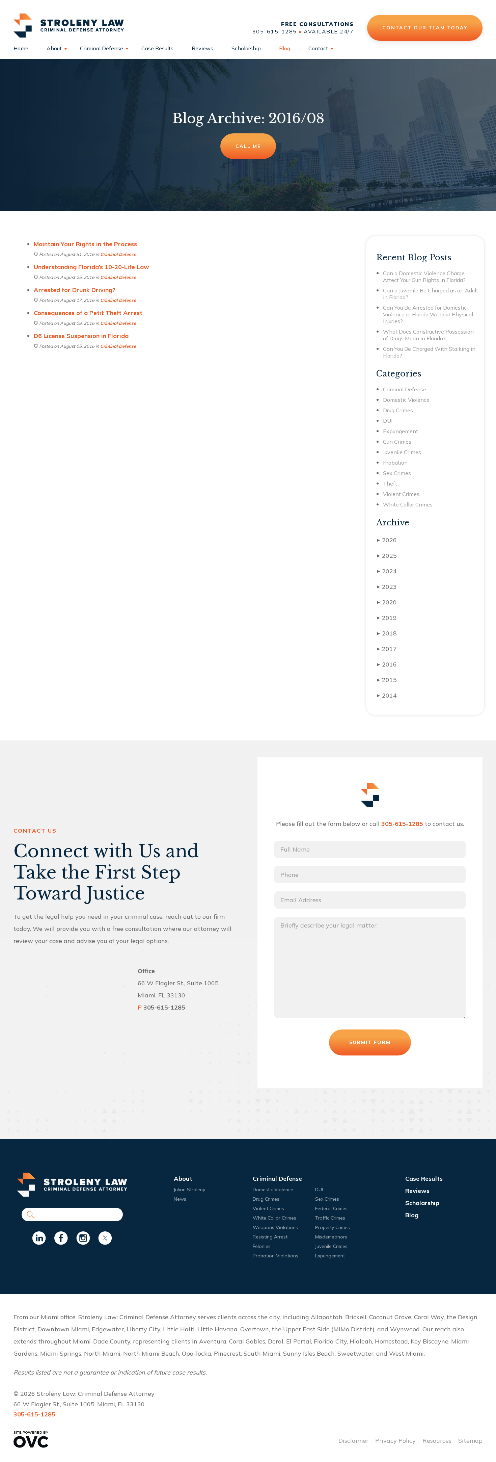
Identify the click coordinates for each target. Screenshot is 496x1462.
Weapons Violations (275, 1227)
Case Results (157, 48)
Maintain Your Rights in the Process (85, 244)
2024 (387, 571)
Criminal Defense (101, 48)
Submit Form (370, 1042)
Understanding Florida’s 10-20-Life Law (91, 267)
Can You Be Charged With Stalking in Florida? (429, 352)
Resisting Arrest (270, 1237)
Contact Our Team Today (424, 27)
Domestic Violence (406, 399)
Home (20, 48)
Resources (436, 1440)
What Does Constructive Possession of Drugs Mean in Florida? (428, 335)
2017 (387, 649)
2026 (387, 540)
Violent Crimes (401, 494)
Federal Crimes (331, 1208)
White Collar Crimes (408, 504)
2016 (387, 664)
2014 (387, 695)
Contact (318, 48)
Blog (284, 48)
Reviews (202, 48)
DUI (387, 420)
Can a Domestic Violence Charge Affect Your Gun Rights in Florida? (424, 276)
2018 (387, 633)
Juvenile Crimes (402, 452)
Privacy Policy (395, 1440)
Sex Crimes (397, 473)
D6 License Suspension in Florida (81, 336)
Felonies (262, 1246)
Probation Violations (275, 1256)
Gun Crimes (397, 441)
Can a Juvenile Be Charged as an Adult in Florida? (430, 294)
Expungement (400, 431)
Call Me (248, 146)
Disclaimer (353, 1440)
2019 (387, 618)
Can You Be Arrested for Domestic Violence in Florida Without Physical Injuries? (428, 314)
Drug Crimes (398, 410)
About (54, 48)
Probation (395, 462)
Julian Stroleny (189, 1189)
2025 (387, 555)
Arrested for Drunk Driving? (74, 290)
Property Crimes (332, 1227)
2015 (387, 680)
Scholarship (246, 48)
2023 (387, 587)
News (180, 1199)
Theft (390, 483)
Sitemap (470, 1440)
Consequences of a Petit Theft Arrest (88, 313)
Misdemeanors (331, 1237)
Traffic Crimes (330, 1218)
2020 (387, 602)
